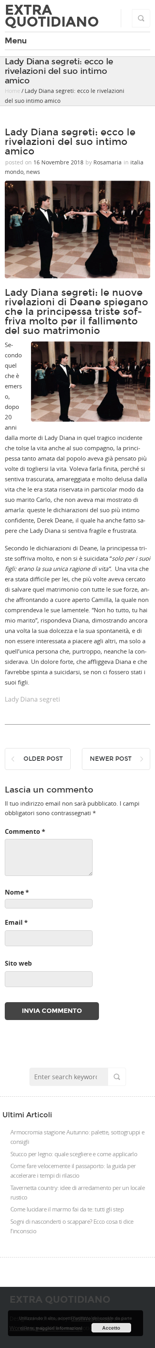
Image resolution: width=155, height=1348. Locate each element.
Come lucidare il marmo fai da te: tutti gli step (67, 1209)
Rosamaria (107, 162)
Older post (43, 758)
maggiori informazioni (59, 1328)
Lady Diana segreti (32, 699)
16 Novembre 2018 (58, 162)
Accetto (111, 1327)
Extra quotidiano (52, 16)
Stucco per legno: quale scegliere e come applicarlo (73, 1154)
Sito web (18, 963)
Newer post (111, 758)
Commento (25, 831)
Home (12, 90)
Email (16, 922)
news (33, 171)
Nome (17, 892)
